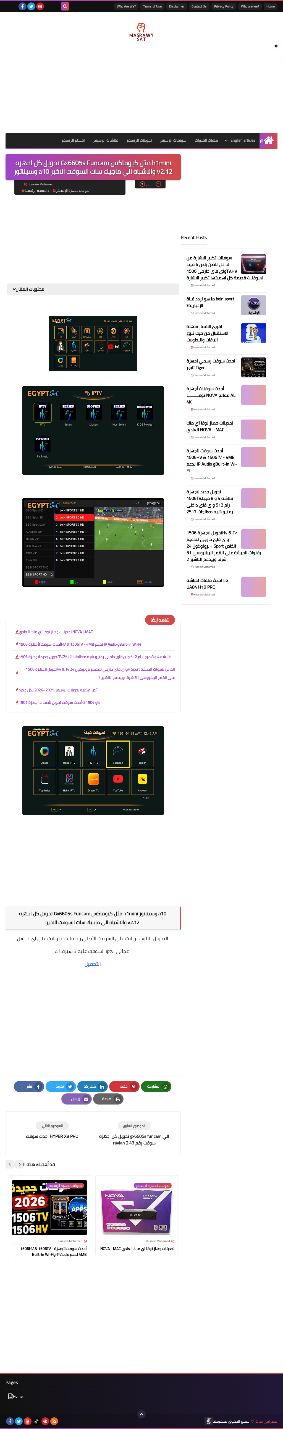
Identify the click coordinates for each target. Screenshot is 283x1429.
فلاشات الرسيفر (105, 140)
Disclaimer (176, 6)
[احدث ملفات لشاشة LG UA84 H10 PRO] (253, 587)
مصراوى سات (266, 1421)
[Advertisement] (141, 88)
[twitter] (31, 6)
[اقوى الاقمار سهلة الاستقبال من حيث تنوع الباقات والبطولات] (253, 333)
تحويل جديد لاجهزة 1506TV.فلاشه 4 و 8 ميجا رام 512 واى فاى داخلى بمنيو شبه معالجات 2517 (95, 656)
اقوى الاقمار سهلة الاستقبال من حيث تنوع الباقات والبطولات (207, 333)
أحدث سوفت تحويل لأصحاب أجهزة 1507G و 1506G (59, 702)
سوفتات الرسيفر (173, 140)
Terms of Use (152, 6)
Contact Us (199, 6)
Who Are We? (126, 6)
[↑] (141, 1414)
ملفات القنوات (206, 140)
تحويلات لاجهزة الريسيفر (73, 190)
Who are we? (250, 6)
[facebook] (22, 6)
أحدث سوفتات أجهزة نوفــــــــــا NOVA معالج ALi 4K (211, 395)
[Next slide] (10, 1164)
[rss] (54, 1421)
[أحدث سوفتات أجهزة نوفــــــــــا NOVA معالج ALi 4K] (253, 395)
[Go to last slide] (19, 1164)
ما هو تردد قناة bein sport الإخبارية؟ (210, 302)
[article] (52, 1130)
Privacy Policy (224, 6)
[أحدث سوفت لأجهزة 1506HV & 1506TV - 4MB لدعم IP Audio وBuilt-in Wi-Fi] (253, 457)
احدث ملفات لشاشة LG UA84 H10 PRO (207, 583)
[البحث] (65, 6)
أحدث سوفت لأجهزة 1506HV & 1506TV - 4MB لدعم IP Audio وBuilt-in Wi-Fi (80, 644)
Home (270, 6)
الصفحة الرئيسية (36, 190)
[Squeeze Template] (209, 1421)
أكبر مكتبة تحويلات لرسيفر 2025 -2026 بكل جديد (58, 690)
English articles (242, 140)
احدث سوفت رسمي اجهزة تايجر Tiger (211, 364)
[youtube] (28, 1421)
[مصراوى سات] (141, 30)
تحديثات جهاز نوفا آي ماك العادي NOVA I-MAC (56, 631)
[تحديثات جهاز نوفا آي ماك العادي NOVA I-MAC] (253, 429)
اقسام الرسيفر (73, 140)
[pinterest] (40, 6)
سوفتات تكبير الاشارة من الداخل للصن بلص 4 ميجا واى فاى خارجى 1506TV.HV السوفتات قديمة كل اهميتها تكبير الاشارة (225, 268)
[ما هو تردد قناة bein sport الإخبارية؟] (253, 305)
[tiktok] (36, 1421)
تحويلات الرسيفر (139, 140)
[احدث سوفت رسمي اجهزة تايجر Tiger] (253, 367)
